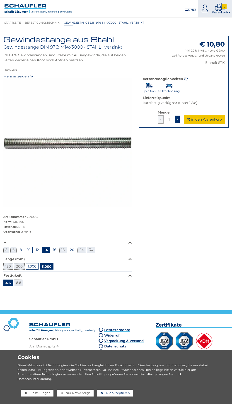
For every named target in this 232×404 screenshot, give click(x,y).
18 (63, 250)
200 (19, 266)
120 (8, 266)
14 (46, 250)
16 (54, 250)
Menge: (164, 112)
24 (82, 250)
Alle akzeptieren (113, 393)
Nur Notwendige (73, 394)
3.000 (46, 266)
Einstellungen (36, 394)
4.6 (8, 282)
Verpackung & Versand (124, 341)
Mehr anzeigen (16, 76)
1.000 (32, 266)
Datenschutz (115, 346)
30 (91, 250)
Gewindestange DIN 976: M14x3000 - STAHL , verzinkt (104, 22)
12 (37, 250)
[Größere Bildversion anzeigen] (67, 142)
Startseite (12, 22)
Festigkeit (12, 275)
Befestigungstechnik (42, 22)
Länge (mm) (14, 259)
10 (29, 250)
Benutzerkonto (117, 330)
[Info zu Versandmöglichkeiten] (186, 78)
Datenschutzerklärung (34, 379)
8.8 (18, 282)
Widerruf (112, 335)
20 (72, 250)
